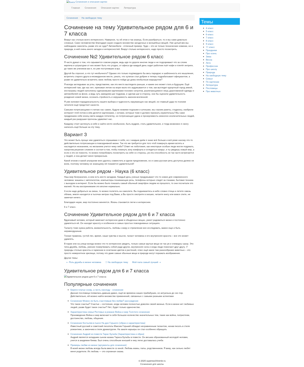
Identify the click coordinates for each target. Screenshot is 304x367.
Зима (208, 56)
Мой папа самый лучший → (146, 262)
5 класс (209, 31)
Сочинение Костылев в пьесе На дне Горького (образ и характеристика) (107, 322)
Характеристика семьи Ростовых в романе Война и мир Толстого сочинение (110, 311)
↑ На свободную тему (116, 262)
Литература (130, 7)
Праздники (211, 50)
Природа (210, 72)
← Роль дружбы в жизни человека (83, 262)
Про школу (211, 69)
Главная (75, 7)
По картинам (212, 81)
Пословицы (212, 88)
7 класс (209, 37)
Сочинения (90, 7)
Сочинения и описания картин (91, 1)
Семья (209, 78)
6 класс (209, 34)
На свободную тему (92, 17)
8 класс (209, 40)
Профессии (212, 65)
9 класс (209, 43)
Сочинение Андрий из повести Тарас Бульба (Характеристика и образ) (107, 333)
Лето (208, 62)
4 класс (209, 28)
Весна (209, 59)
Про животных (213, 91)
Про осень (211, 53)
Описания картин (110, 7)
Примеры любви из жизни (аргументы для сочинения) (98, 344)
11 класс (210, 46)
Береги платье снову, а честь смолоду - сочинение (96, 289)
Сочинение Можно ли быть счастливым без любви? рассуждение (104, 300)
